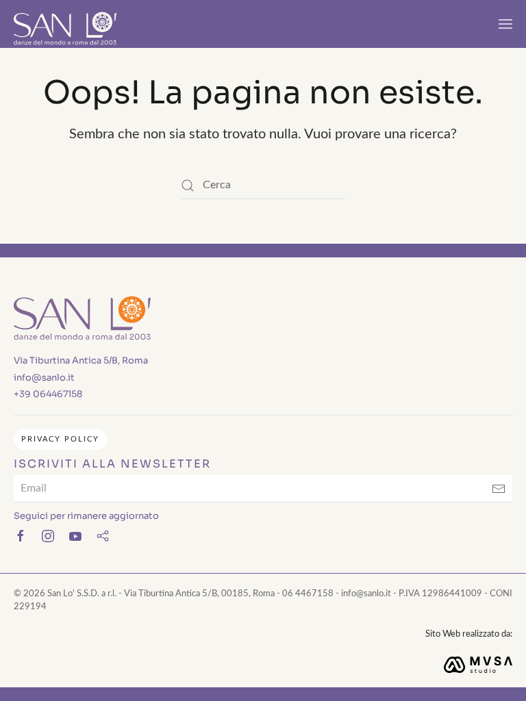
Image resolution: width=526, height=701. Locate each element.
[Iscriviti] (498, 488)
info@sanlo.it (44, 377)
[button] (505, 24)
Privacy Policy (60, 439)
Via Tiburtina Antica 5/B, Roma (81, 360)
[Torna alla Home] (65, 24)
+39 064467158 (48, 394)
